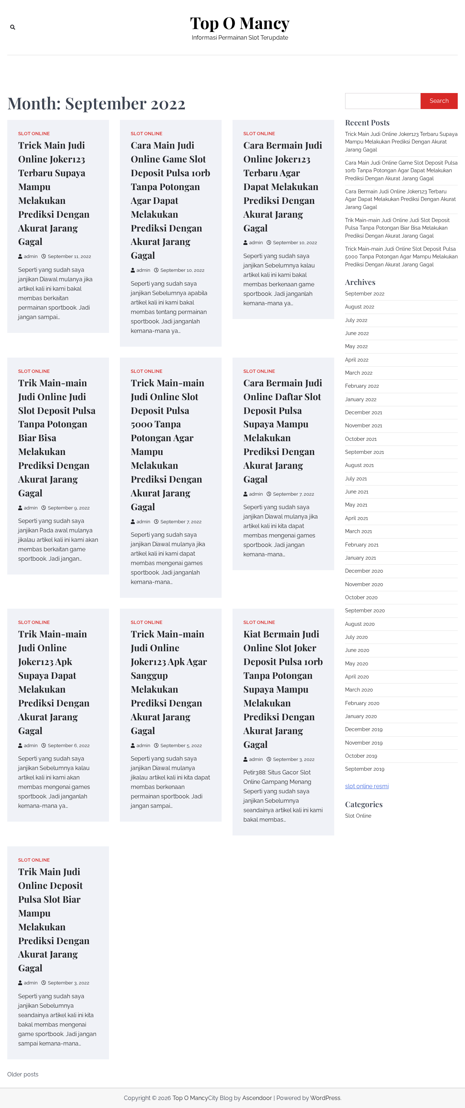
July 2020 (356, 637)
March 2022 (358, 373)
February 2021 (362, 545)
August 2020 (360, 624)
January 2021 (360, 558)
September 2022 (364, 294)
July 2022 (356, 320)
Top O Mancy (240, 22)
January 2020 (361, 716)
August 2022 (359, 307)
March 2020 (359, 690)
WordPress (325, 1098)
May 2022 (356, 346)
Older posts (23, 1074)
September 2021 (364, 452)
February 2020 (362, 703)
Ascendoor (257, 1098)
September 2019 (364, 769)
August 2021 (359, 465)
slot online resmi (367, 786)
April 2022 (356, 360)
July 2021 (356, 479)
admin (31, 256)
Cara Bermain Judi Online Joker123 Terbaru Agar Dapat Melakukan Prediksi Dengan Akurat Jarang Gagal (282, 186)
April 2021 (356, 518)
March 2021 (358, 531)
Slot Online (34, 133)
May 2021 (356, 505)
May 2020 (356, 663)
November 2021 (363, 425)
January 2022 (360, 399)
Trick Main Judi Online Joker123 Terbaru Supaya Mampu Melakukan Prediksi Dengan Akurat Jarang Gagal (401, 142)
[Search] (12, 27)
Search (439, 100)
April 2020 (357, 677)
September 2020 (365, 610)
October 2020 (361, 597)
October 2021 (361, 439)
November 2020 (364, 584)
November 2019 (364, 743)
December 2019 (364, 729)
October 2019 (361, 756)
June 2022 (357, 333)
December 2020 (364, 571)
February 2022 (362, 386)
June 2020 (357, 650)
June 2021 (356, 492)
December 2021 (363, 412)
